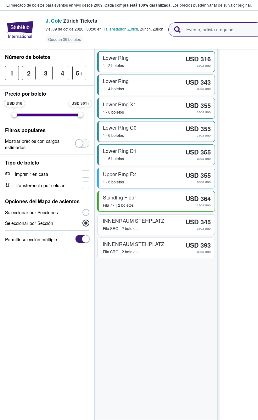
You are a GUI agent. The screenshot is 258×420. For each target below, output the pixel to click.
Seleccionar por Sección (29, 223)
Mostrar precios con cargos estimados (32, 144)
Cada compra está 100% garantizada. (137, 5)
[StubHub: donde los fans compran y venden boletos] (20, 29)
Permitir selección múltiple (31, 239)
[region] (238, 234)
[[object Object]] (82, 143)
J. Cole (54, 20)
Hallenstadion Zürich (120, 28)
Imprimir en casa (31, 174)
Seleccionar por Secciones (31, 212)
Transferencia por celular (39, 185)
